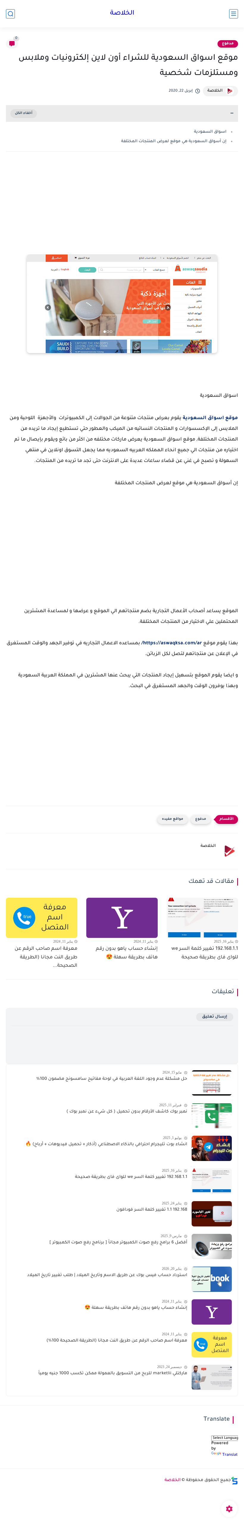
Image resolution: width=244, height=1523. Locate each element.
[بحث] (10, 13)
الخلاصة (122, 13)
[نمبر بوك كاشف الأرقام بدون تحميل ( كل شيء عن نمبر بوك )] (212, 1115)
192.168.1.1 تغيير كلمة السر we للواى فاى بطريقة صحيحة (204, 953)
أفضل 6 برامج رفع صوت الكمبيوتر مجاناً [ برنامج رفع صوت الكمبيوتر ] (118, 1242)
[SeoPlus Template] (234, 1481)
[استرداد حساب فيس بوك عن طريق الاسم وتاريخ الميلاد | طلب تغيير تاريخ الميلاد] (212, 1279)
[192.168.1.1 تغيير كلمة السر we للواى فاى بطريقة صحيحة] (202, 918)
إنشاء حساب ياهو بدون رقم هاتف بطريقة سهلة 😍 (127, 953)
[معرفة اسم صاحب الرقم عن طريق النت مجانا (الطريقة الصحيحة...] (41, 918)
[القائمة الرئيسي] (233, 13)
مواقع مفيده (172, 819)
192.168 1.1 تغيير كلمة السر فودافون (151, 1210)
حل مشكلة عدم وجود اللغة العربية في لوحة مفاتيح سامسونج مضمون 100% (111, 1079)
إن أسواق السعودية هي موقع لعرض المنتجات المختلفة (173, 141)
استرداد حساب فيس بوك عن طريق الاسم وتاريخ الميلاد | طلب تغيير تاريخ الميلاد (107, 1275)
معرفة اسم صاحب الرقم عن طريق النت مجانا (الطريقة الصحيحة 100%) (116, 1341)
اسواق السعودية (210, 132)
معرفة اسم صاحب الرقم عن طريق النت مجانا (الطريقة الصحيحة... (46, 957)
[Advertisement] (122, 204)
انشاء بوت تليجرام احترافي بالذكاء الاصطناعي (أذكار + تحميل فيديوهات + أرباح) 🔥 (106, 1144)
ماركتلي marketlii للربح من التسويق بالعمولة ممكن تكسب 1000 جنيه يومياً (112, 1373)
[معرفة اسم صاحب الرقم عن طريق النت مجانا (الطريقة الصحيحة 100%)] (212, 1344)
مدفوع (228, 44)
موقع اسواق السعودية (210, 418)
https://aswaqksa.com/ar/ (171, 643)
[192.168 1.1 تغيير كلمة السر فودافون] (212, 1213)
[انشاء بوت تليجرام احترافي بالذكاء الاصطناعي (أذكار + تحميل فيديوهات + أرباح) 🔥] (212, 1148)
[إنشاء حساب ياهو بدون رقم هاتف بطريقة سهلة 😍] (122, 918)
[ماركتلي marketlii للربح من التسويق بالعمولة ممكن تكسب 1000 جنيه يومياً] (212, 1377)
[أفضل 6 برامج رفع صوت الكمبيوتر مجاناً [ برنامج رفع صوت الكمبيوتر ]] (212, 1246)
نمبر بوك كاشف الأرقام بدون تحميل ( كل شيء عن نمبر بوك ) (126, 1112)
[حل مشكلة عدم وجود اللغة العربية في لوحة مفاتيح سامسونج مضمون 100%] (212, 1083)
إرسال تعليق (214, 1017)
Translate (231, 1455)
